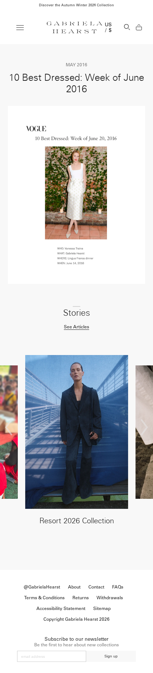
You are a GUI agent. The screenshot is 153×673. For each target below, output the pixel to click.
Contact (96, 587)
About (74, 587)
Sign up (111, 656)
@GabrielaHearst (42, 587)
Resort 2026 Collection (76, 520)
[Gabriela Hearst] (74, 27)
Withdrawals (110, 597)
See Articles (76, 326)
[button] (9, 427)
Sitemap (102, 608)
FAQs (117, 587)
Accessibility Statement (60, 608)
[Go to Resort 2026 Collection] (76, 432)
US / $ (108, 27)
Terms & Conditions (44, 597)
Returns (80, 597)
